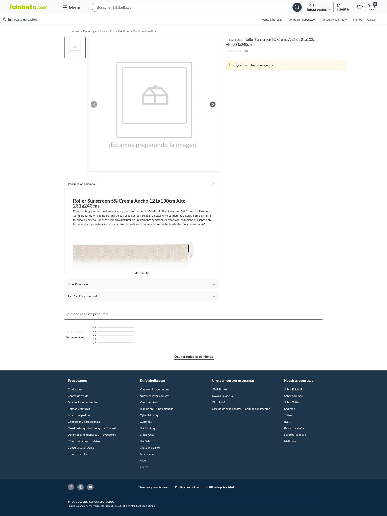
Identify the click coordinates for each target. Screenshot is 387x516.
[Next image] (212, 104)
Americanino (148, 454)
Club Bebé (218, 402)
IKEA (287, 421)
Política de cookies (187, 487)
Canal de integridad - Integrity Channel (92, 428)
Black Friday (147, 428)
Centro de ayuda (78, 395)
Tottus (288, 415)
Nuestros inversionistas (154, 395)
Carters (144, 467)
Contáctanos (76, 389)
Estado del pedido (79, 415)
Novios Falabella (222, 395)
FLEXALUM (234, 39)
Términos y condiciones (153, 487)
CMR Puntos (220, 389)
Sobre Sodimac (293, 395)
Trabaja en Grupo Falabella (156, 408)
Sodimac (289, 408)
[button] (197, 7)
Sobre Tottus (292, 402)
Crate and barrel (150, 447)
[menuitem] (332, 19)
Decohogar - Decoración (98, 31)
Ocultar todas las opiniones (193, 356)
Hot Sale (145, 441)
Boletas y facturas (79, 408)
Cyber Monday (149, 415)
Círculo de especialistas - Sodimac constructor (241, 408)
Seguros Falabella (295, 434)
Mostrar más (142, 273)
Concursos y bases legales (84, 421)
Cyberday (146, 421)
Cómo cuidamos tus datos (84, 441)
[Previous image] (94, 104)
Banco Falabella (294, 428)
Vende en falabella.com (154, 389)
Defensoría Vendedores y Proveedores (92, 434)
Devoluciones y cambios (83, 402)
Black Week (147, 434)
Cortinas (123, 31)
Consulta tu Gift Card (81, 447)
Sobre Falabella (293, 389)
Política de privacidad (220, 487)
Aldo (143, 460)
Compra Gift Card (79, 454)
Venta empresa (149, 402)
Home (75, 31)
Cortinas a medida (144, 31)
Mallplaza (290, 441)
